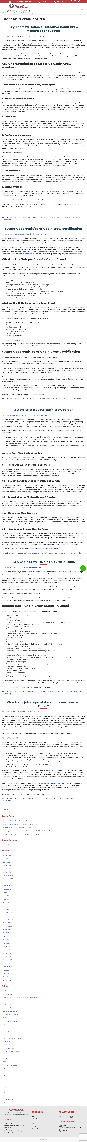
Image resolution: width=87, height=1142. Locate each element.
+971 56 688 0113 (45, 3)
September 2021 (8, 966)
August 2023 (7, 889)
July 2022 (6, 933)
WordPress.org (7, 1103)
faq (4, 1068)
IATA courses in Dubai (41, 204)
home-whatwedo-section (10, 1014)
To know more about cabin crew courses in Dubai (20, 687)
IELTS (4, 1075)
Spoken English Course (10, 1011)
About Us (34, 1118)
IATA (14, 217)
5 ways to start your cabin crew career (43, 409)
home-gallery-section (9, 1048)
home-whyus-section (9, 1035)
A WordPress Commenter (11, 845)
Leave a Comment (37, 36)
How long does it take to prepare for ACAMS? (17, 827)
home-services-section (10, 1021)
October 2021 (7, 963)
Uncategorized (7, 994)
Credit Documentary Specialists (12, 1051)
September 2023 (8, 885)
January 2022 (7, 953)
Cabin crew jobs (43, 217)
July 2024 (6, 859)
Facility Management (9, 1031)
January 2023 (7, 913)
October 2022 (7, 923)
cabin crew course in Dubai (28, 254)
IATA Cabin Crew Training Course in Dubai (44, 562)
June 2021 (6, 973)
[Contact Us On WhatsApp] (83, 568)
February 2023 (7, 909)
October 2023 (7, 882)
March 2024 (7, 865)
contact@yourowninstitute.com (23, 2)
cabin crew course (30, 217)
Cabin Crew (11, 220)
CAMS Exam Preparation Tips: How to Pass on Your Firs (20, 824)
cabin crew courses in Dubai (15, 54)
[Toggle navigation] (81, 8)
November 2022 (8, 919)
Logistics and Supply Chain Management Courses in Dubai (21, 997)
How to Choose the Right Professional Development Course (21, 834)
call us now (41, 394)
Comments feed (8, 1099)
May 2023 (6, 899)
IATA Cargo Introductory (10, 1065)
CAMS (5, 1024)
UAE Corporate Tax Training (12, 1045)
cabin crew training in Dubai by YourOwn (49, 783)
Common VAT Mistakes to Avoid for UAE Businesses (19, 821)
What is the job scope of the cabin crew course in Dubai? (44, 704)
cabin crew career (41, 430)
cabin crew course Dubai (50, 398)
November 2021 (8, 960)
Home (33, 1116)
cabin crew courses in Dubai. (47, 549)
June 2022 (6, 936)
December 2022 (8, 916)
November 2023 (8, 879)
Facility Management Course (12, 1038)
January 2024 (7, 872)
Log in (5, 1092)
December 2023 (8, 875)
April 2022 (6, 943)
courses (5, 1055)
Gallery (34, 1126)
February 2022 (7, 950)
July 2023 (6, 892)
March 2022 (7, 946)
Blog (33, 1123)
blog (10, 217)
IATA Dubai (43, 691)
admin (25, 36)
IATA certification (56, 217)
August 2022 (7, 929)
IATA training (67, 217)
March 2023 (7, 906)
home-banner (7, 1001)
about (5, 1058)
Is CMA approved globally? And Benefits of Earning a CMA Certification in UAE (27, 831)
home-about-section (9, 1008)
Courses (34, 1121)
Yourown (45, 1139)
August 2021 (7, 970)
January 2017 (7, 980)
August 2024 (7, 855)
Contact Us (35, 1128)
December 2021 (8, 956)
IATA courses (68, 553)
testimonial (6, 1041)
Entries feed (6, 1096)
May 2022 (6, 940)
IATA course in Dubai (30, 691)
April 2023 (6, 902)
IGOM (5, 1072)
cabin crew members (70, 43)
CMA (4, 1018)
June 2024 (6, 862)
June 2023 (6, 896)
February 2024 (7, 869)
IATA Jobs (77, 553)
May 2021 (6, 977)
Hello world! (24, 845)
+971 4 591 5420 (60, 3)
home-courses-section (10, 1028)
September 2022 (8, 926)
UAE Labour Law (8, 991)
